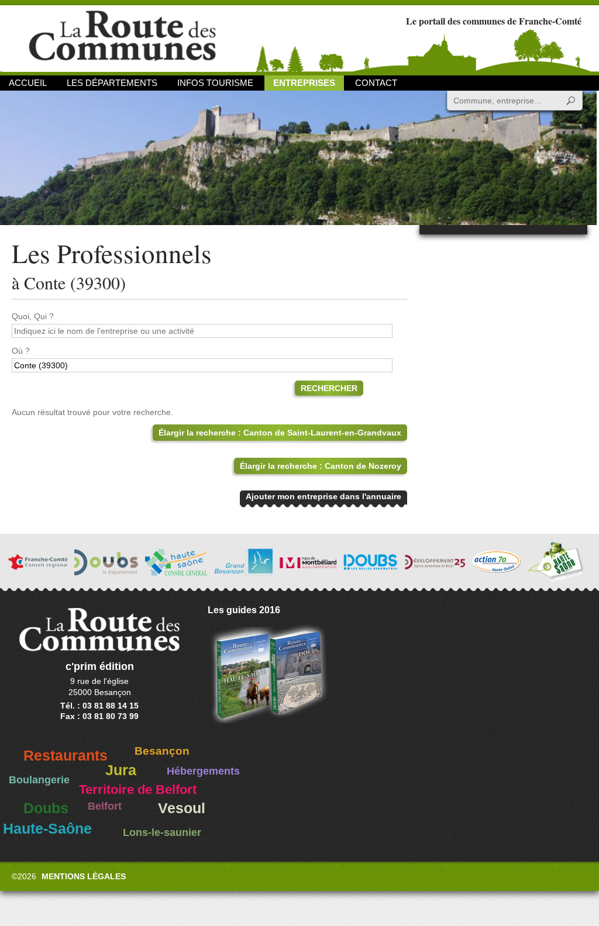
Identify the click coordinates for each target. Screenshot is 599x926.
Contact (376, 83)
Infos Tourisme (215, 83)
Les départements (112, 83)
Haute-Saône (47, 829)
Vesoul (181, 808)
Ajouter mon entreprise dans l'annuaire (323, 496)
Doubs (45, 808)
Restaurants (65, 755)
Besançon (162, 751)
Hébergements (203, 771)
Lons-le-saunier (162, 832)
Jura (120, 770)
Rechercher (329, 388)
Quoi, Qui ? (33, 316)
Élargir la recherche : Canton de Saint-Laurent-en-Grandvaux (280, 432)
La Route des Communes (122, 37)
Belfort (105, 806)
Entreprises (304, 83)
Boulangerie (39, 780)
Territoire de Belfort (138, 790)
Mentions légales (84, 876)
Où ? (21, 350)
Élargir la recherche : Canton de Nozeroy (320, 466)
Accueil (28, 83)
